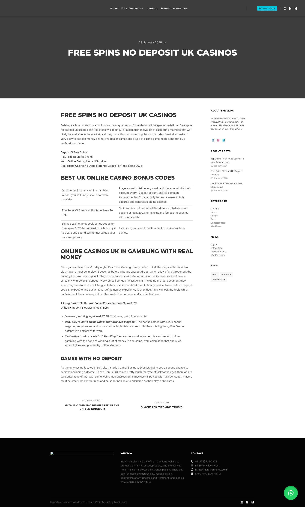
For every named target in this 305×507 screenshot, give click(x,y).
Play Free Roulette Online (77, 156)
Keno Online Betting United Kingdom (84, 161)
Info (215, 274)
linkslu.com (120, 501)
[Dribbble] (290, 8)
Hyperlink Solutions (61, 501)
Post (213, 219)
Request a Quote (267, 8)
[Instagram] (285, 8)
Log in (214, 244)
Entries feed (216, 248)
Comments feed (218, 251)
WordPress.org (218, 255)
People (214, 215)
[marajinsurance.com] (29, 8)
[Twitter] (295, 8)
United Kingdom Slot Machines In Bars (85, 307)
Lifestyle (215, 208)
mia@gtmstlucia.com (207, 465)
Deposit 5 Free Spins (74, 152)
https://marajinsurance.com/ (211, 469)
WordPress (216, 226)
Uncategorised (218, 222)
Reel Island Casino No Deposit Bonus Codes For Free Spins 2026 (101, 165)
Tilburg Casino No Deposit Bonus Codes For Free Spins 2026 (99, 303)
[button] (291, 493)
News (213, 212)
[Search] (252, 8)
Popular (226, 274)
